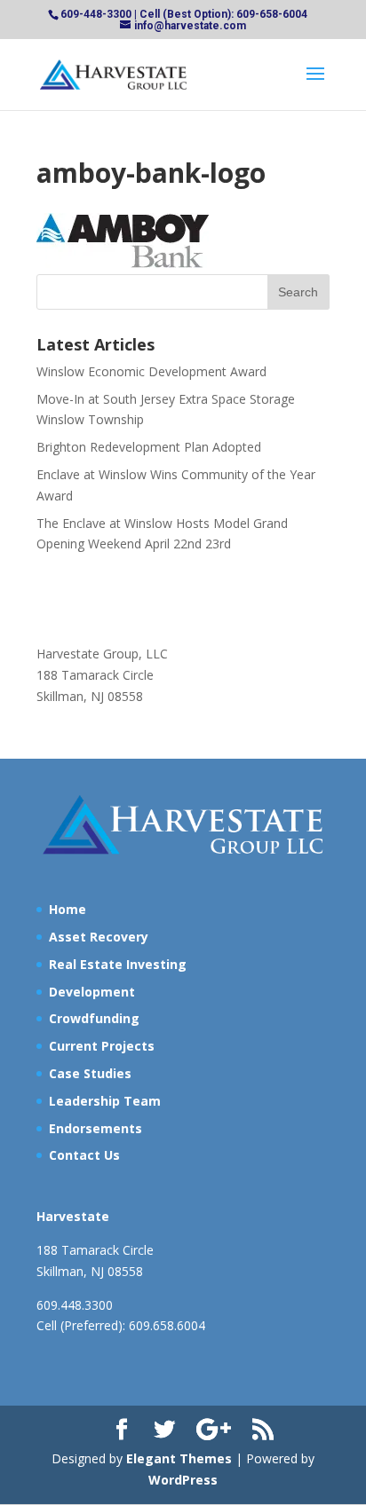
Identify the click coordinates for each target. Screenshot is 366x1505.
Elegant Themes (179, 1458)
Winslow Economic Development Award (151, 371)
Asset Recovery (98, 936)
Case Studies (90, 1073)
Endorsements (95, 1128)
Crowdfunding (94, 1018)
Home (67, 909)
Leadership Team (105, 1100)
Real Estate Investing (118, 964)
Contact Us (84, 1154)
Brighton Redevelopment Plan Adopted (148, 446)
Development (92, 991)
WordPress (183, 1479)
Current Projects (102, 1045)
